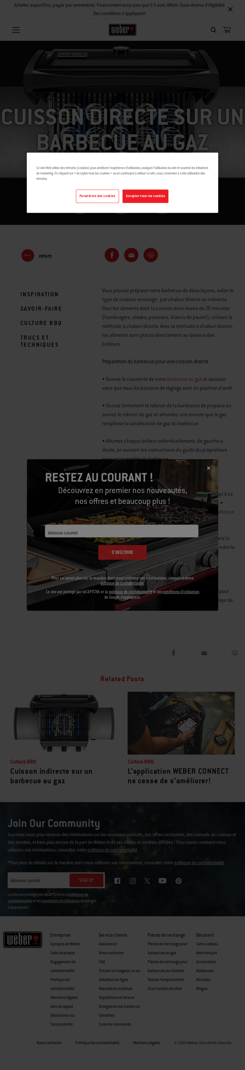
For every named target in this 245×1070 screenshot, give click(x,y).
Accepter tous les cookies (145, 196)
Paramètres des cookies (97, 196)
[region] (122, 183)
